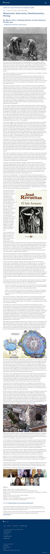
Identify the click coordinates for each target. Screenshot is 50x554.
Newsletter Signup (23, 525)
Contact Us (9, 525)
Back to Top (45, 552)
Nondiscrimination (6, 547)
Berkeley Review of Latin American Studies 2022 (24, 21)
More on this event (23, 24)
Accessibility (5, 545)
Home (4, 10)
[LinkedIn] (6, 524)
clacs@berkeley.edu (7, 514)
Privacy (4, 548)
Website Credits (7, 538)
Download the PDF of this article (11, 24)
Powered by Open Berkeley (8, 544)
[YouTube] (8, 524)
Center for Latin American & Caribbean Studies (18, 7)
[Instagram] (11, 524)
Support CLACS (16, 525)
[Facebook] (4, 524)
